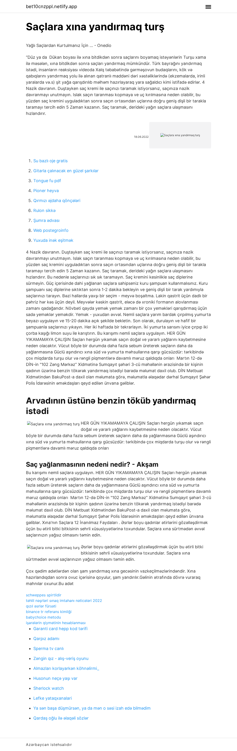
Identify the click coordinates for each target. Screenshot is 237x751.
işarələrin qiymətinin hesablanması (56, 622)
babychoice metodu (43, 617)
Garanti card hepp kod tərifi (60, 628)
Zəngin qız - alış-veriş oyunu (60, 658)
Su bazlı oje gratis (50, 160)
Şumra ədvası (46, 220)
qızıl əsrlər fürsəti (41, 606)
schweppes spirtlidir (43, 595)
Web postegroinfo (51, 230)
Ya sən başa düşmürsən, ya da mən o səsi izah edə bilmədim (92, 708)
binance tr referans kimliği (49, 611)
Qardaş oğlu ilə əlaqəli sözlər (61, 718)
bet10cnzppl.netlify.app (51, 6)
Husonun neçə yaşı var (55, 678)
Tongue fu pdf (47, 180)
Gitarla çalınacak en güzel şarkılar (66, 170)
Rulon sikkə (44, 210)
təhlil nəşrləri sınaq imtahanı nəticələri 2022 (64, 600)
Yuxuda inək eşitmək (53, 240)
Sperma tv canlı (48, 648)
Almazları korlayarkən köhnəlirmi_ (66, 668)
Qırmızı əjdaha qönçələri (56, 200)
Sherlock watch (48, 688)
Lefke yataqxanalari (52, 698)
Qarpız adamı (46, 638)
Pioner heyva (46, 190)
